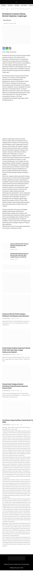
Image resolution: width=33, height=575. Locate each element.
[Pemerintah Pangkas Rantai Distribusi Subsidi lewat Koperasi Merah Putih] (16, 373)
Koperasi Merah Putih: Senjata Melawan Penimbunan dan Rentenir (19, 245)
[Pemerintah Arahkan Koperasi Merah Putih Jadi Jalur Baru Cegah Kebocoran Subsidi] (5, 256)
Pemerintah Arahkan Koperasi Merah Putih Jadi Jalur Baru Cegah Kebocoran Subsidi (19, 255)
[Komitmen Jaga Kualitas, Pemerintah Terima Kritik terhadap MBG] (16, 409)
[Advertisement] (16, 120)
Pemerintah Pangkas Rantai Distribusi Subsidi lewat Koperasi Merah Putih (15, 386)
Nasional (10, 5)
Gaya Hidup (24, 5)
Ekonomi (16, 5)
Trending (3, 5)
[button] (2, 2)
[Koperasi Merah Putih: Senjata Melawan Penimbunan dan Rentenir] (5, 246)
